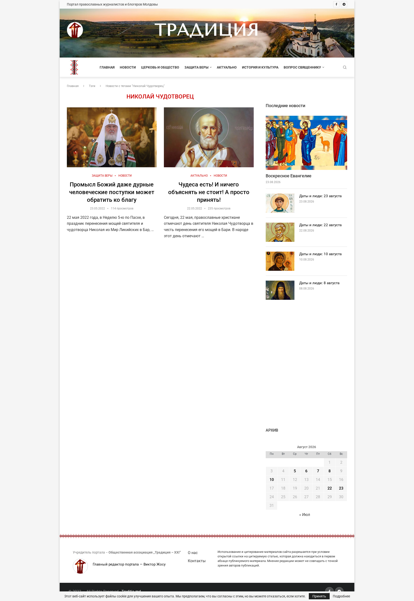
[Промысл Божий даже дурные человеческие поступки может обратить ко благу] (112, 137)
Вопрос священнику (302, 67)
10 (272, 479)
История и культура (260, 67)
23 (341, 488)
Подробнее (341, 596)
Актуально (227, 67)
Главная (107, 67)
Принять (319, 596)
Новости (128, 67)
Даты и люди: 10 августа (320, 254)
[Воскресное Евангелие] (306, 143)
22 (330, 488)
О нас (193, 552)
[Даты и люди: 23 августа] (280, 203)
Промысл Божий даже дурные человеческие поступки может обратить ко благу (111, 192)
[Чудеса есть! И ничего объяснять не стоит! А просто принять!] (209, 137)
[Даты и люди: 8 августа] (280, 290)
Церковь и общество (160, 67)
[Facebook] (336, 4)
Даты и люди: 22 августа (320, 225)
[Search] (344, 67)
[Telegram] (344, 4)
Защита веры (196, 67)
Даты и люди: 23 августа (320, 196)
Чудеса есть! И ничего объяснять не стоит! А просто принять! (208, 192)
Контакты (197, 561)
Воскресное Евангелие (288, 175)
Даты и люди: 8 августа (319, 283)
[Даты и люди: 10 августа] (280, 261)
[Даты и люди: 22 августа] (280, 232)
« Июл (304, 514)
